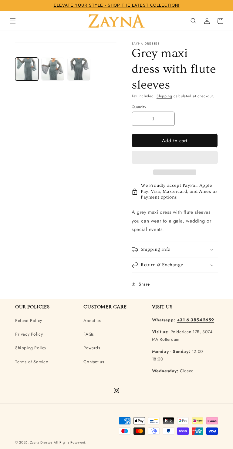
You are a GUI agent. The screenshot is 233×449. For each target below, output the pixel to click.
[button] (175, 158)
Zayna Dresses (41, 442)
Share (144, 284)
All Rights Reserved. (70, 442)
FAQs (88, 334)
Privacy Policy (29, 334)
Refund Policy (28, 320)
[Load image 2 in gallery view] (52, 69)
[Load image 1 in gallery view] (26, 69)
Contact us (93, 362)
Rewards (91, 348)
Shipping (164, 96)
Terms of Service (31, 362)
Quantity (139, 107)
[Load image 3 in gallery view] (78, 69)
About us (92, 320)
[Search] (193, 21)
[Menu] (12, 21)
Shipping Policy (30, 348)
